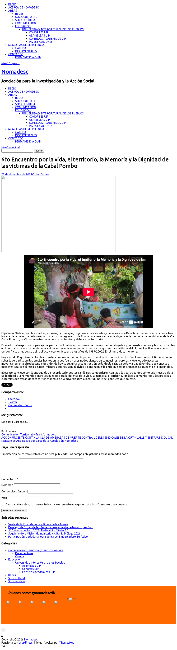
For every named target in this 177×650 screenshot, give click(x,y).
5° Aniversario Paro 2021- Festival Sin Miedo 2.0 (38, 530)
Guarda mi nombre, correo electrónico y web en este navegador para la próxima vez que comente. (67, 504)
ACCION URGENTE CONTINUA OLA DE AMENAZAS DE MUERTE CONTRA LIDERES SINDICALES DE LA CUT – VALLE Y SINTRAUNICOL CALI (87, 437)
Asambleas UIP (31, 565)
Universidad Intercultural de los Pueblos (40, 562)
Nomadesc (14, 71)
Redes (12, 575)
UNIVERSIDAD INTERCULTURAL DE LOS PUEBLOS (53, 29)
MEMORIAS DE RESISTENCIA (26, 44)
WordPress (26, 642)
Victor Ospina (40, 174)
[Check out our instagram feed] (48, 606)
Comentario (9, 479)
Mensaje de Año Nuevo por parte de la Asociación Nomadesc (39, 440)
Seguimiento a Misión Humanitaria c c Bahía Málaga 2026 (44, 533)
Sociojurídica (16, 581)
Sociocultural (16, 578)
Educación (14, 559)
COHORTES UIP (38, 32)
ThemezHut (66, 642)
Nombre (7, 485)
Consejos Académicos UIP (38, 571)
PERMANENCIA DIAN (28, 57)
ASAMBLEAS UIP (39, 35)
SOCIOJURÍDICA (25, 19)
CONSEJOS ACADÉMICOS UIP (47, 38)
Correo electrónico (14, 491)
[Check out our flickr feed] (60, 606)
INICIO (12, 4)
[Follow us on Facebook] (12, 606)
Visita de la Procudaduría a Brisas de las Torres (38, 524)
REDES (19, 13)
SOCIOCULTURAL (26, 16)
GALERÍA (20, 48)
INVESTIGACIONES (41, 41)
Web (4, 497)
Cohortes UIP (30, 568)
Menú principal (10, 147)
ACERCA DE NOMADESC (23, 7)
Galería (19, 556)
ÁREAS (12, 10)
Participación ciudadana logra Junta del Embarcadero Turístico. (48, 536)
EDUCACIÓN (23, 26)
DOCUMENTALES (26, 51)
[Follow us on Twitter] (24, 606)
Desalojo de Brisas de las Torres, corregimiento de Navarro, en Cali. (50, 527)
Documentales (24, 553)
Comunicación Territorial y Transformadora (29, 434)
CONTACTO (15, 54)
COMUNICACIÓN (25, 23)
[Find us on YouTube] (36, 606)
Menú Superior (10, 63)
